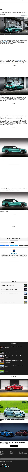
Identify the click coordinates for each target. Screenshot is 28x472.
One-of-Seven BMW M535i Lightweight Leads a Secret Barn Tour (14, 365)
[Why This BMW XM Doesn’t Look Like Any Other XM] (25, 296)
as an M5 (13, 62)
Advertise (1, 452)
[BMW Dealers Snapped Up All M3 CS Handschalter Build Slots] (2, 360)
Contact (19, 451)
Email (24, 245)
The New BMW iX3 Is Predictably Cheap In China (7, 285)
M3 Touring (5, 41)
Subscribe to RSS (2, 453)
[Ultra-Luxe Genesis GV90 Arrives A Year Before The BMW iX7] (25, 288)
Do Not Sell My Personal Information (23, 453)
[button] (26, 209)
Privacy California (2, 454)
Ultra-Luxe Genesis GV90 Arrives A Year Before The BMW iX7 (9, 289)
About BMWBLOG (2, 451)
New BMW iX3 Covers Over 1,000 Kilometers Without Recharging (9, 293)
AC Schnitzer (19, 60)
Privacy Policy (11, 453)
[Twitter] (2, 464)
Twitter (14, 245)
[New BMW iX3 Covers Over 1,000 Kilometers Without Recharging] (25, 292)
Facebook (5, 245)
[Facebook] (1, 464)
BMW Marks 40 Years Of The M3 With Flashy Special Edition (12, 442)
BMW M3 (1, 9)
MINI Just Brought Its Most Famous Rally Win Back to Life (13, 355)
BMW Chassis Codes (12, 451)
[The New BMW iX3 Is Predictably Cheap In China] (25, 284)
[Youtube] (4, 464)
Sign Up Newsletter (21, 452)
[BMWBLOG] (14, 462)
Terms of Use (11, 452)
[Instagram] (6, 464)
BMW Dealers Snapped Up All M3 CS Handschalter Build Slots (13, 360)
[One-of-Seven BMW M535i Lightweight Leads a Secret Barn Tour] (2, 365)
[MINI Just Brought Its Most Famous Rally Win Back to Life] (2, 355)
